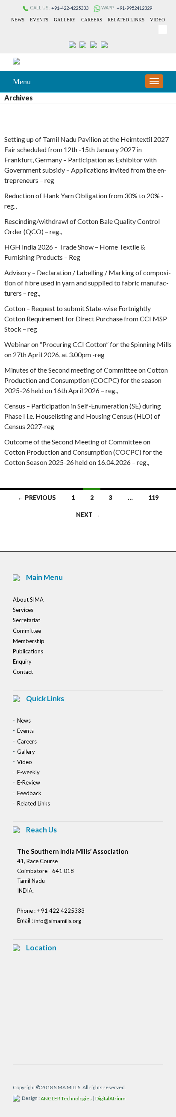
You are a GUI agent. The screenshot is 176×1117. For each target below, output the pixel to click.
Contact (23, 672)
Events (39, 19)
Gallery (65, 19)
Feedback (29, 793)
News (17, 19)
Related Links (126, 19)
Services (23, 609)
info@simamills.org (57, 921)
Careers (91, 19)
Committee (27, 630)
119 (153, 497)
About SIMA (28, 599)
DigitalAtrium (110, 1099)
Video (157, 19)
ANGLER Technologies (66, 1099)
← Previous (37, 497)
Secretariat (26, 620)
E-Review (28, 782)
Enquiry (22, 661)
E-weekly (28, 772)
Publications (28, 651)
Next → (88, 514)
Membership (28, 641)
